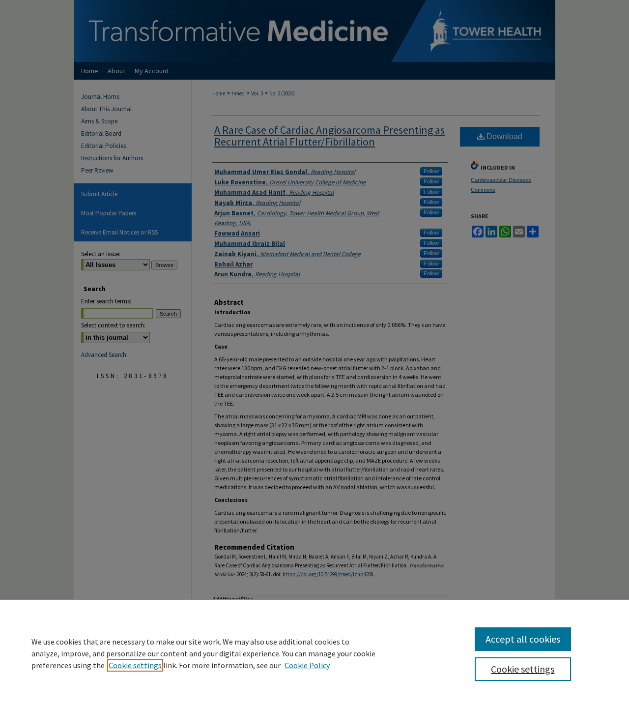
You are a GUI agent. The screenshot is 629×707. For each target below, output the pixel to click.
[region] (314, 653)
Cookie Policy (307, 665)
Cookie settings (135, 665)
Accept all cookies (523, 639)
